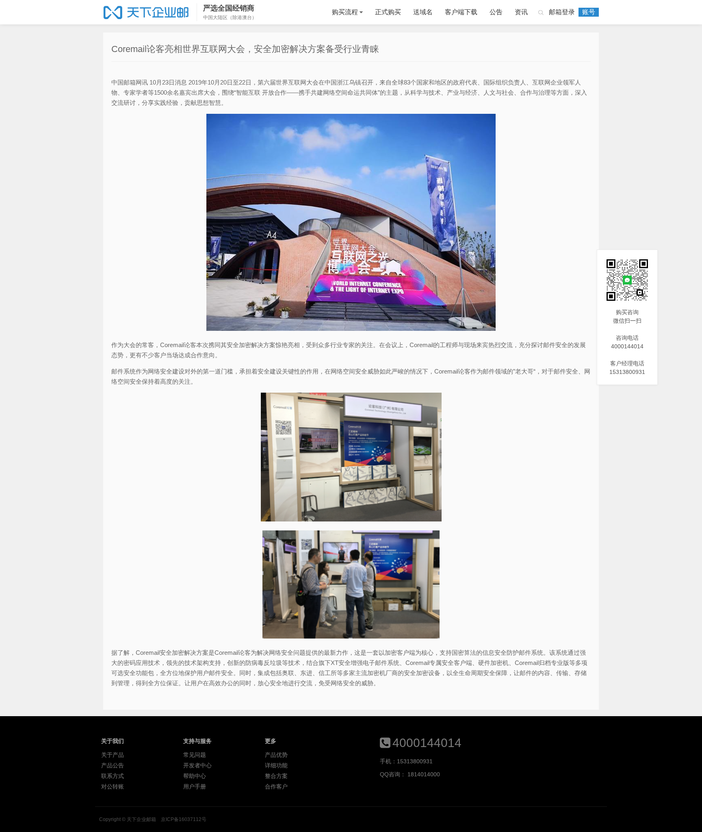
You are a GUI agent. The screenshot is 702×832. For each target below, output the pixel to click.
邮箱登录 (562, 12)
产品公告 (112, 765)
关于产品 (112, 755)
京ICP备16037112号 (183, 819)
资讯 (521, 12)
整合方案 (276, 776)
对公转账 (112, 786)
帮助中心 (194, 776)
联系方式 (112, 776)
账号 (588, 12)
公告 (496, 12)
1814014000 (423, 774)
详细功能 (276, 765)
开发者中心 (197, 765)
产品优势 (276, 755)
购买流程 (345, 12)
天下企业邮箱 (147, 12)
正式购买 (388, 12)
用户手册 (194, 786)
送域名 (423, 12)
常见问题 (194, 755)
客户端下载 (461, 12)
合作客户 (276, 786)
